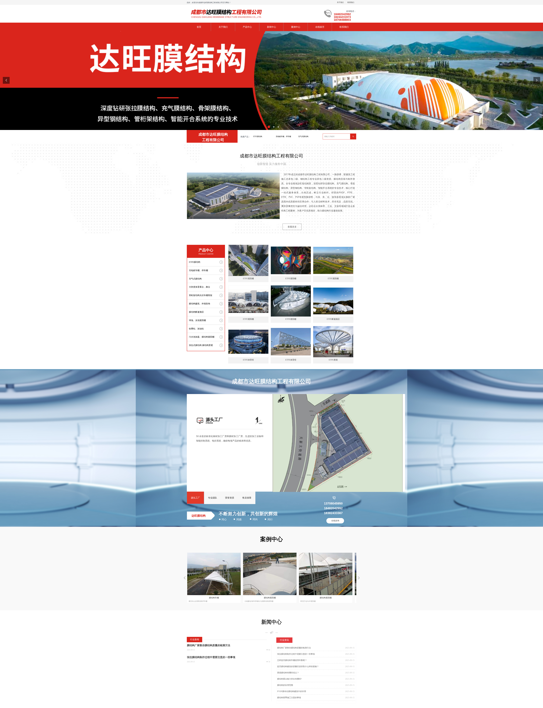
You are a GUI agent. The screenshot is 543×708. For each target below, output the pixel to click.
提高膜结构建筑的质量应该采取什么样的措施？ (298, 666)
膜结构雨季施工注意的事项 (289, 698)
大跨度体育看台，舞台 (199, 287)
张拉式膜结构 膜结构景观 (201, 345)
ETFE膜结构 (257, 136)
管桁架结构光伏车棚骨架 (200, 295)
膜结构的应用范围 (285, 685)
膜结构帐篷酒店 (196, 312)
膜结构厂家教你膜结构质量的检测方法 (294, 648)
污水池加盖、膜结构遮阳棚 (201, 337)
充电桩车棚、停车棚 (283, 136)
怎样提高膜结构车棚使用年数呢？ (292, 660)
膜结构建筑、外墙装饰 (199, 304)
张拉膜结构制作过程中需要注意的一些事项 (296, 654)
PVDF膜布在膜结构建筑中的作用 (291, 691)
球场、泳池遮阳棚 (197, 320)
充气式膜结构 (303, 136)
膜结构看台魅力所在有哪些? (289, 679)
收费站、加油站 (196, 329)
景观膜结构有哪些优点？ (288, 673)
